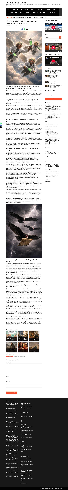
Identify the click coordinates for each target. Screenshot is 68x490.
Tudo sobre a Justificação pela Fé (51, 176)
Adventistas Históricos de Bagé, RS (51, 132)
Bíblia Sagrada (20, 356)
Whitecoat (28, 12)
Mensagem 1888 (22, 15)
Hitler (16, 12)
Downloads (42, 12)
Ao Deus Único (47, 135)
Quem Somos (15, 9)
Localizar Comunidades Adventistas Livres (52, 140)
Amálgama (27, 9)
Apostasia (40, 9)
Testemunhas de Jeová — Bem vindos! (51, 165)
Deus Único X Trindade (12, 15)
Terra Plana (35, 12)
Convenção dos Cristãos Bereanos (51, 137)
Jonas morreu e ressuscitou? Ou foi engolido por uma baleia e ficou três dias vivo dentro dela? (30, 17)
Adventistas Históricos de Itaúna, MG (51, 133)
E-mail (8, 381)
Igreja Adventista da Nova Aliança (51, 139)
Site (7, 386)
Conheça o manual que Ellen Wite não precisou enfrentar (11, 418)
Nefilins (21, 12)
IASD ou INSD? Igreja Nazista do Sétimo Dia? (12, 453)
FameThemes (59, 488)
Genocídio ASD (48, 9)
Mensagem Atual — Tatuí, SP (50, 141)
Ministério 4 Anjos (48, 142)
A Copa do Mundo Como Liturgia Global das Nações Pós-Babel (12, 470)
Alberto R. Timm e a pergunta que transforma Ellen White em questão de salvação (53, 117)
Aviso (21, 9)
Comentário (9, 362)
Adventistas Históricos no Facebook (51, 134)
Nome (7, 376)
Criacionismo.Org (51, 12)
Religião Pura (47, 144)
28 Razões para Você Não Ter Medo (51, 164)
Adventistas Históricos (49, 131)
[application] (53, 27)
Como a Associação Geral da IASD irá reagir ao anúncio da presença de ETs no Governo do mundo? (12, 475)
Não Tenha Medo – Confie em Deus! (51, 175)
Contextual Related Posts (10, 354)
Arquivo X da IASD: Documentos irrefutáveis (52, 174)
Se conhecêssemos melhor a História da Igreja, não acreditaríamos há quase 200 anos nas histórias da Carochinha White (12, 429)
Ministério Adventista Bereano (50, 143)
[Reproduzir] (46, 30)
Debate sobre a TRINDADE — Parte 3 (51, 126)
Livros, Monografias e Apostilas (50, 153)
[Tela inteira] (60, 30)
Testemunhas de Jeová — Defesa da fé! (52, 166)
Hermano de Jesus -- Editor (10, 25)
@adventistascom (48, 181)
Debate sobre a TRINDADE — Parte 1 (51, 123)
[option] (37, 17)
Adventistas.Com (16, 2)
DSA (54, 9)
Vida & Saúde (31, 15)
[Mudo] (58, 30)
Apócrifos (33, 9)
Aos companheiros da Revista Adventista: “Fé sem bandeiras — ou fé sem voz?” (55, 76)
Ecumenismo (10, 12)
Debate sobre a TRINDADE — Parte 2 (51, 124)
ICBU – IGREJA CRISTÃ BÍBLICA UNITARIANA (53, 138)
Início (9, 9)
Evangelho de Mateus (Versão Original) (51, 152)
